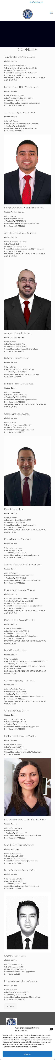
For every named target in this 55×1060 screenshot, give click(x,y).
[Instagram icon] (31, 5)
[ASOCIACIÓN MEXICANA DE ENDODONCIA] (27, 14)
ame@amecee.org (36, 2)
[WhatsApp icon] (24, 5)
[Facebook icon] (28, 5)
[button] (51, 1029)
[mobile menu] (51, 12)
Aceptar (27, 1054)
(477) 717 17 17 (20, 2)
